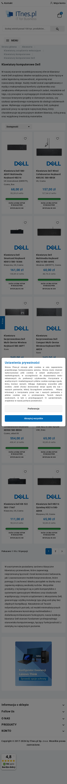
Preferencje (33, 408)
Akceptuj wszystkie (33, 418)
